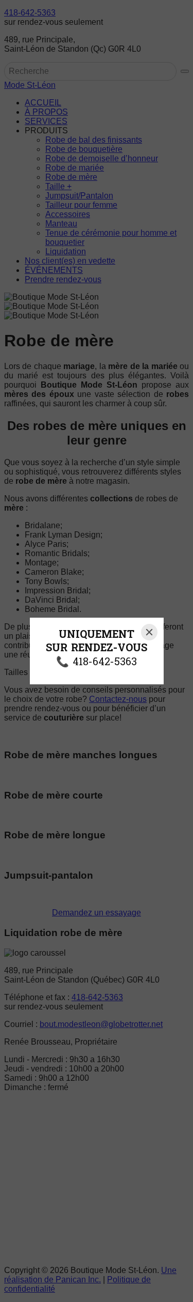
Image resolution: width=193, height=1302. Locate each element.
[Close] (149, 632)
